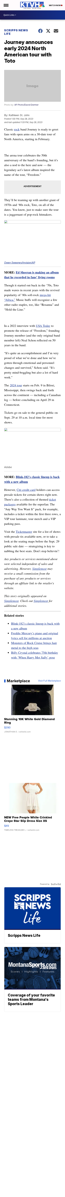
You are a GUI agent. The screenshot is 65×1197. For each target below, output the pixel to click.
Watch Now (55, 5)
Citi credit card (26, 490)
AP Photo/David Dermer (26, 104)
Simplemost (39, 568)
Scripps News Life (16, 32)
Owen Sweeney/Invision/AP (19, 262)
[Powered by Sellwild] (56, 884)
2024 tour (16, 385)
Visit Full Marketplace (49, 681)
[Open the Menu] (6, 5)
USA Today (43, 326)
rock (17, 129)
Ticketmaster (24, 531)
